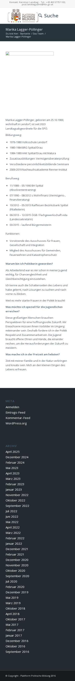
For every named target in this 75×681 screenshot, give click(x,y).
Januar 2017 (14, 635)
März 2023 (13, 479)
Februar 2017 (15, 630)
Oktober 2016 (15, 646)
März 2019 (13, 603)
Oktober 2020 (15, 571)
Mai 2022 (12, 522)
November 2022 (17, 495)
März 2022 (13, 533)
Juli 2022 (11, 511)
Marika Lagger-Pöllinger (24, 29)
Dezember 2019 (17, 592)
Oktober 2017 (15, 619)
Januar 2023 (14, 489)
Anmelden (12, 407)
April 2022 (13, 527)
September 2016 (17, 652)
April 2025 (13, 452)
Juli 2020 (11, 581)
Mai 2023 (12, 468)
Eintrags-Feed (15, 412)
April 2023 (13, 473)
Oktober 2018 (15, 608)
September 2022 (17, 506)
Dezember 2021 (17, 549)
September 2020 (17, 576)
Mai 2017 (12, 625)
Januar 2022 (14, 543)
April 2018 (13, 614)
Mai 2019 (12, 598)
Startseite (25, 33)
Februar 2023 (15, 484)
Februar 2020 (15, 587)
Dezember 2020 (17, 560)
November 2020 (17, 565)
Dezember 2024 (17, 457)
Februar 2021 (15, 554)
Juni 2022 (12, 516)
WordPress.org (16, 423)
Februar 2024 (15, 462)
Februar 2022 (15, 538)
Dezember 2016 (17, 641)
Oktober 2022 (15, 500)
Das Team (38, 33)
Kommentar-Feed (18, 418)
